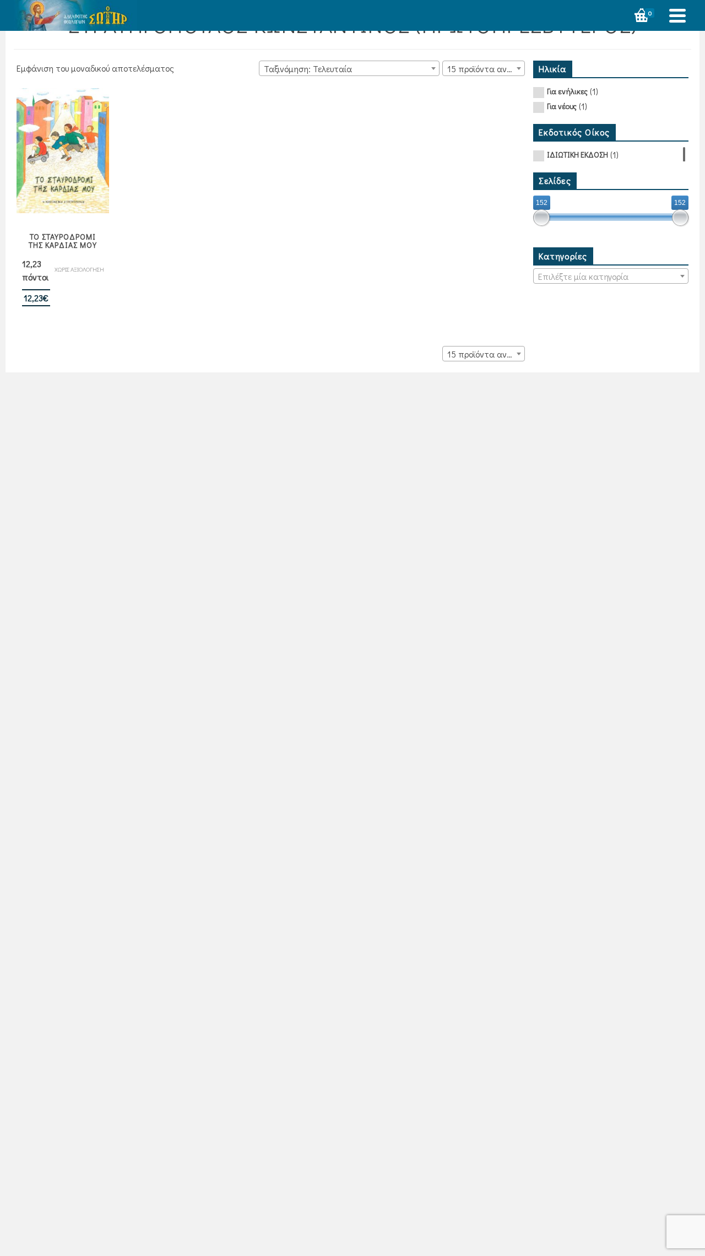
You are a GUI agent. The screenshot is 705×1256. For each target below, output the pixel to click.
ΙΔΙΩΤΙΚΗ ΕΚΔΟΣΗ (577, 154)
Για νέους (562, 106)
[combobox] (349, 68)
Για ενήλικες (567, 91)
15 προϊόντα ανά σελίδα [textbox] (485, 68)
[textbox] (611, 276)
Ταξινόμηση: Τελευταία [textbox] (308, 68)
